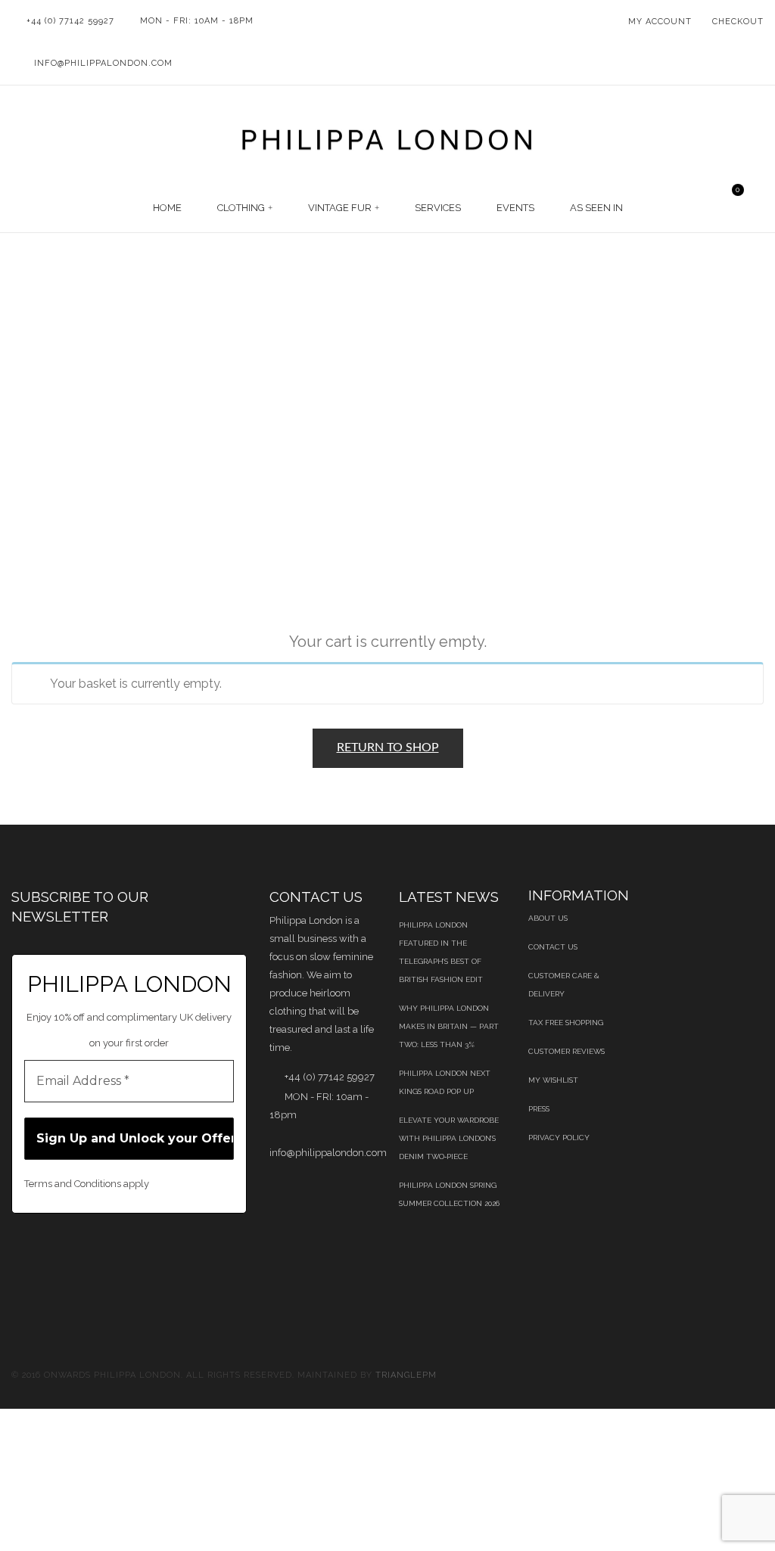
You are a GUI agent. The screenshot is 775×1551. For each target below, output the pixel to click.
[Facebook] (15, 1253)
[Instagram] (30, 1272)
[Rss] (208, 1253)
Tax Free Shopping (565, 1022)
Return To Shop (388, 747)
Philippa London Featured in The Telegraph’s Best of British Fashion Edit (441, 952)
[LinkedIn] (131, 1253)
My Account (660, 21)
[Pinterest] (93, 1253)
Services (438, 207)
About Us (548, 918)
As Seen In (596, 207)
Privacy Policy (559, 1137)
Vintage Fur (340, 207)
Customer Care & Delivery (563, 984)
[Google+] (170, 1253)
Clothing (241, 207)
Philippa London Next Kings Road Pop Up (444, 1082)
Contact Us (552, 947)
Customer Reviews (566, 1051)
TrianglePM (406, 1375)
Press (538, 1109)
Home (167, 207)
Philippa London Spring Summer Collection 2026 (449, 1194)
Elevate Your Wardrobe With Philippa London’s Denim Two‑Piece (449, 1138)
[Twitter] (54, 1253)
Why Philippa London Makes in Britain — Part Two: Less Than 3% (449, 1026)
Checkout (738, 21)
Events (515, 207)
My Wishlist (553, 1080)
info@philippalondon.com (103, 63)
